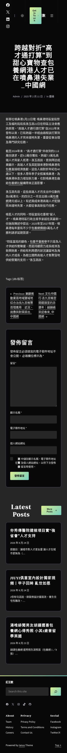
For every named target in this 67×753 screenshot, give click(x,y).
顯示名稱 (16, 413)
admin (16, 96)
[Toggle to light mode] (22, 16)
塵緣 (51, 96)
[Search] (55, 691)
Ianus (22, 745)
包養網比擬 (16, 183)
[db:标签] (18, 279)
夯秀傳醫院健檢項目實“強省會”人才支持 (32, 533)
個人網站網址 (17, 443)
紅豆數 (9, 682)
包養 (8, 169)
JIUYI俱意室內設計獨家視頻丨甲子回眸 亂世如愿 (33, 581)
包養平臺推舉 (38, 242)
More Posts (50, 510)
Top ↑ (58, 745)
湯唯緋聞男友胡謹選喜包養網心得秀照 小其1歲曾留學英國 (33, 631)
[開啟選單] (52, 16)
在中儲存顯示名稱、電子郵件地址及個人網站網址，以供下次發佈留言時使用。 (35, 463)
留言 (13, 363)
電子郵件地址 (18, 428)
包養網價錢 (38, 228)
